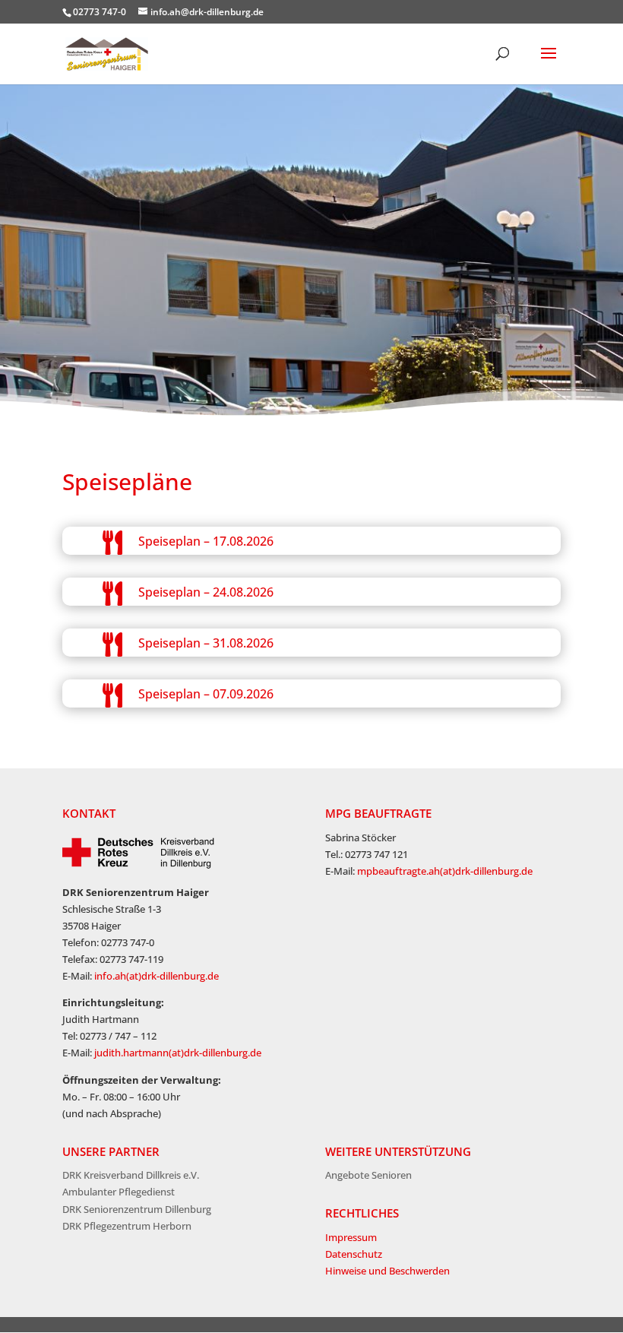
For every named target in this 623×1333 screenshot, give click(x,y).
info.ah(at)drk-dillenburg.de (156, 976)
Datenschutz (353, 1254)
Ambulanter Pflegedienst (118, 1191)
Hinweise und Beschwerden (387, 1271)
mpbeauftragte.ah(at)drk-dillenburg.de (445, 871)
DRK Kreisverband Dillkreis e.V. (130, 1175)
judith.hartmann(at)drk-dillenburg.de (177, 1052)
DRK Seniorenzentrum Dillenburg (136, 1209)
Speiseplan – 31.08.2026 (206, 643)
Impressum (351, 1237)
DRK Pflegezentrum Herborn (126, 1226)
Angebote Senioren (368, 1175)
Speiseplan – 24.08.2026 (206, 592)
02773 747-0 (99, 11)
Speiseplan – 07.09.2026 (206, 693)
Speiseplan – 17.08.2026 (206, 541)
